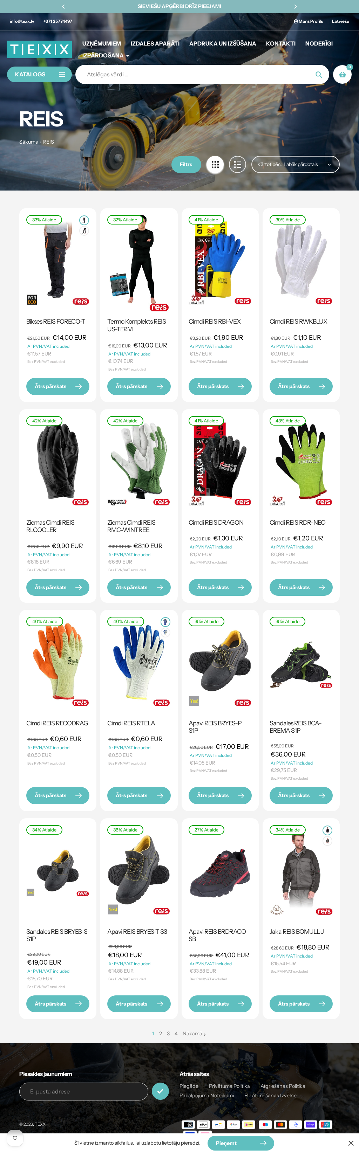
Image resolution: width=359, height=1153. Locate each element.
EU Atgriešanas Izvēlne (270, 1095)
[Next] (295, 6)
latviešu (340, 21)
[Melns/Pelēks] (84, 231)
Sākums (28, 142)
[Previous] (63, 6)
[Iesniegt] (160, 1091)
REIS (48, 142)
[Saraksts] (237, 164)
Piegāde (189, 1086)
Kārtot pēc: (269, 164)
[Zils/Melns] (165, 622)
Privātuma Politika (229, 1086)
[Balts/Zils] (165, 632)
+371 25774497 (57, 21)
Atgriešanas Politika (282, 1086)
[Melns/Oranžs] (84, 220)
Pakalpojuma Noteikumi (207, 1095)
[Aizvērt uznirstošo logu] (351, 1143)
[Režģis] (215, 164)
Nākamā (192, 1033)
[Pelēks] (327, 841)
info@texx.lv (22, 21)
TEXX (40, 1124)
